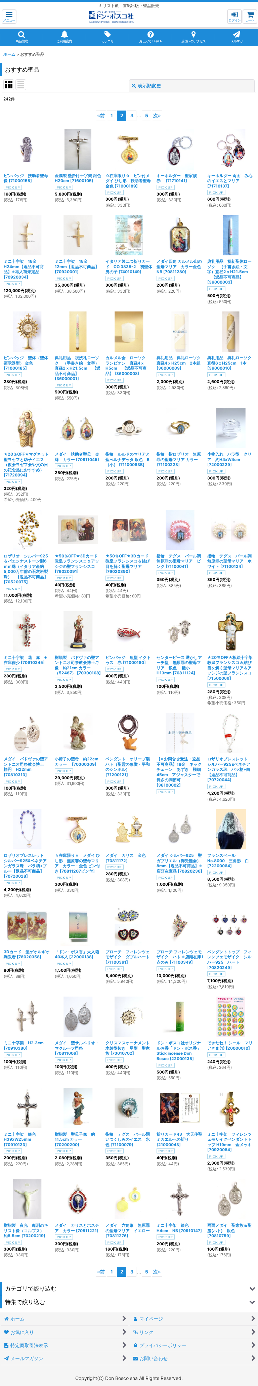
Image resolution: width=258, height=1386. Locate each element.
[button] (9, 16)
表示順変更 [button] (149, 85)
